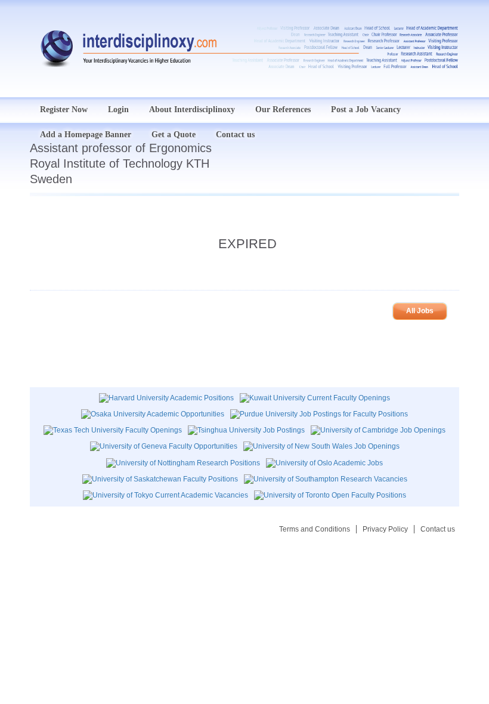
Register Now (64, 109)
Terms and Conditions (314, 529)
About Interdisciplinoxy (192, 109)
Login (118, 109)
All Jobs (420, 311)
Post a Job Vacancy (366, 109)
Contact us (437, 529)
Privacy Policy (385, 529)
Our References (283, 109)
